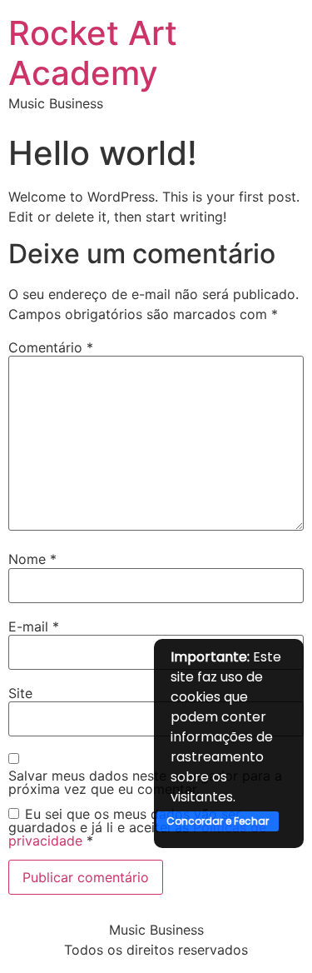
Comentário (50, 347)
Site (20, 693)
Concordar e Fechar (217, 821)
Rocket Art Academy (92, 52)
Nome (32, 559)
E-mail (33, 626)
